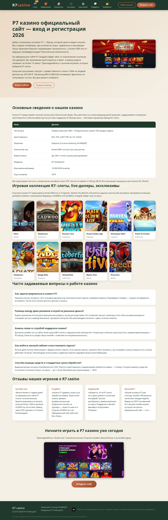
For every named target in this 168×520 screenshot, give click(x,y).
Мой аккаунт (127, 5)
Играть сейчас (22, 85)
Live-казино (71, 5)
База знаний (83, 5)
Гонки (35, 4)
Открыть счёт (146, 5)
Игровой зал (58, 5)
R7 (21, 5)
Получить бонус (44, 85)
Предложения (46, 5)
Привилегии (107, 5)
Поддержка (95, 5)
